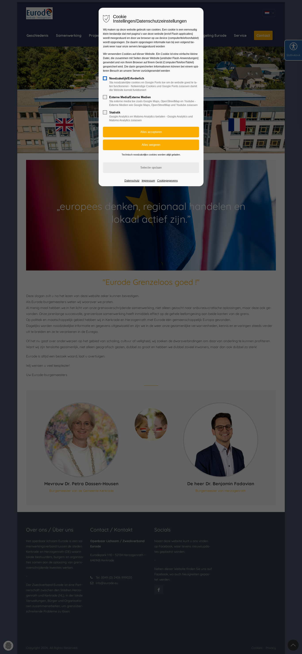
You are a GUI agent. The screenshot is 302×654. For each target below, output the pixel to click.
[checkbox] (105, 78)
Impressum (148, 180)
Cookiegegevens (167, 180)
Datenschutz (132, 180)
